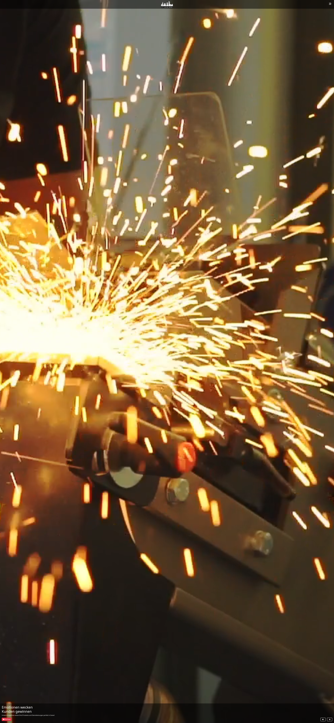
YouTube (7, 719)
